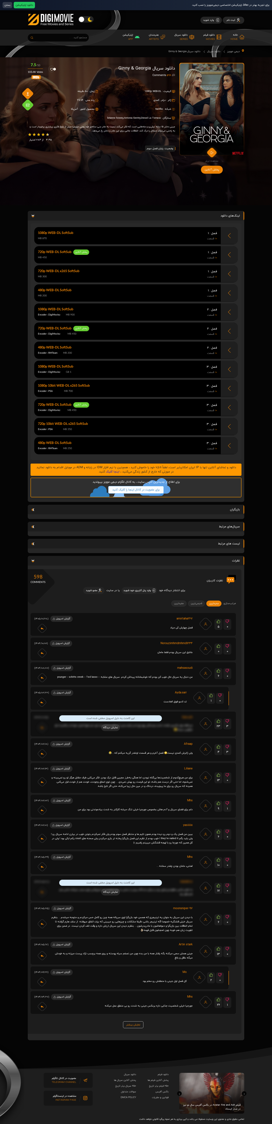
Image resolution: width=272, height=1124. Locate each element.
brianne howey (115, 118)
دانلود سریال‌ (130, 1074)
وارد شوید (209, 20)
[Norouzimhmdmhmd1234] (205, 649)
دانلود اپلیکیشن (24, 5)
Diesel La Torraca (151, 118)
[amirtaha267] (205, 624)
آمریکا (74, 109)
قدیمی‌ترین (196, 603)
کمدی (156, 100)
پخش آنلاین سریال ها (125, 1080)
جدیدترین (214, 603)
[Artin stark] (205, 951)
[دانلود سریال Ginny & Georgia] (212, 109)
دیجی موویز (233, 51)
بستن (7, 5)
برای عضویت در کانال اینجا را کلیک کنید (136, 490)
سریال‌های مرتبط (229, 527)
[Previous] (179, 1093)
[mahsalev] (205, 806)
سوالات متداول (128, 1091)
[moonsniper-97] (205, 919)
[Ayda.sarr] (199, 698)
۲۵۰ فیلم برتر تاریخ (159, 1086)
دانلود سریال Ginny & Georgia (184, 51)
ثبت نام (231, 20)
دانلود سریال (213, 51)
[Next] (244, 1093)
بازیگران (235, 510)
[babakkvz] (205, 888)
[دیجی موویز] (50, 28)
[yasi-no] (205, 834)
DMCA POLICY (128, 1097)
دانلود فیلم (163, 1074)
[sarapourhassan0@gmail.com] (205, 723)
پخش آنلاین (212, 170)
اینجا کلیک (113, 472)
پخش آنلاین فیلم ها (158, 1080)
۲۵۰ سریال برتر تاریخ (125, 1086)
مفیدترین (179, 603)
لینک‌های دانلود (230, 216)
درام (163, 100)
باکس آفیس (162, 1091)
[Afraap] (205, 749)
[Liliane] (205, 777)
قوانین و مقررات (160, 1097)
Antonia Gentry (132, 118)
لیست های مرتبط (229, 544)
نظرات (236, 561)
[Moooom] (199, 977)
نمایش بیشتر (133, 1025)
